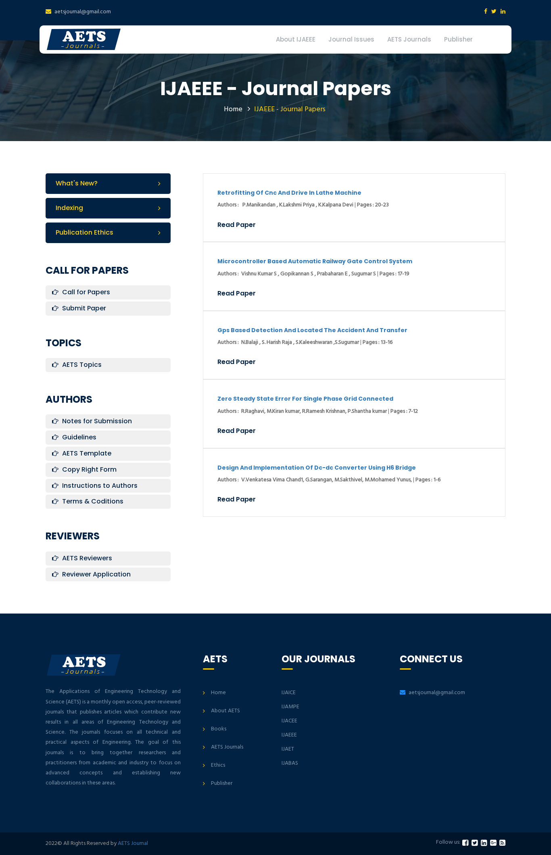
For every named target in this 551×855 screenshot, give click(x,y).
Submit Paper (83, 308)
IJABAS (290, 763)
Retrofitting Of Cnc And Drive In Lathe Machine (289, 193)
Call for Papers (85, 292)
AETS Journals (409, 39)
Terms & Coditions (92, 501)
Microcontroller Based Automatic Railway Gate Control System (314, 261)
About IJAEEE (295, 39)
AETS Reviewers (86, 558)
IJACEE (289, 721)
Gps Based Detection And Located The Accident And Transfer (312, 330)
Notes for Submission (96, 421)
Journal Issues (351, 39)
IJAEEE (289, 735)
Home (233, 109)
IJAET (288, 749)
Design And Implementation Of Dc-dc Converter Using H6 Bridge (316, 468)
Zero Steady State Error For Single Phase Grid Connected (305, 399)
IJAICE (289, 692)
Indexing (69, 207)
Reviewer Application (96, 574)
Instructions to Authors (99, 485)
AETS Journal (133, 843)
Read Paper (236, 225)
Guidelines (78, 437)
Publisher (458, 39)
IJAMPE (290, 706)
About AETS (225, 711)
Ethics (218, 765)
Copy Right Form (89, 469)
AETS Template (86, 453)
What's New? (77, 183)
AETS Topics (81, 364)
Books (218, 729)
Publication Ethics (84, 232)
